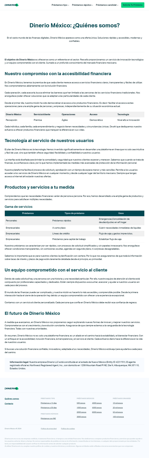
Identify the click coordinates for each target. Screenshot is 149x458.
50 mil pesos (118, 412)
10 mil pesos (118, 403)
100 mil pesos (118, 417)
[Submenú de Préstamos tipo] (68, 5)
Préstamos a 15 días (49, 403)
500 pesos (81, 403)
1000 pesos (81, 408)
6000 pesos (97, 412)
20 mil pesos (118, 408)
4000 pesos (97, 403)
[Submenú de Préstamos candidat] (117, 5)
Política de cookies (68, 428)
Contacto (9, 403)
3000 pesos (81, 417)
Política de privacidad (49, 428)
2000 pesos (81, 412)
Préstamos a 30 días (49, 408)
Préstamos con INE (48, 418)
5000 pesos (97, 408)
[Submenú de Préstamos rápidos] (92, 5)
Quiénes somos (12, 398)
